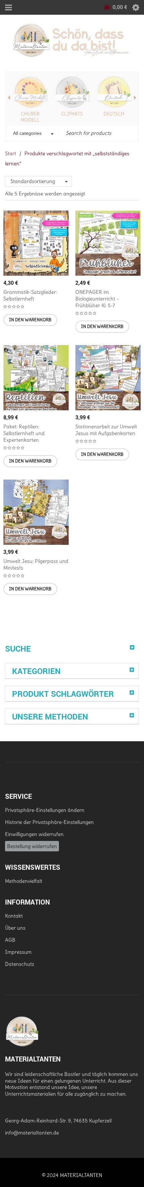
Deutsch (113, 114)
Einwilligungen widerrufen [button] (34, 834)
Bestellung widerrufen (32, 846)
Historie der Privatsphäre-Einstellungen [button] (49, 822)
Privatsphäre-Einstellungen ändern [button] (44, 810)
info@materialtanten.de (32, 1132)
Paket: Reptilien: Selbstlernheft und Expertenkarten (24, 433)
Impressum (18, 952)
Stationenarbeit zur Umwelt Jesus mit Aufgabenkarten (106, 429)
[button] (30, 320)
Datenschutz (19, 964)
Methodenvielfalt (23, 881)
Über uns (15, 928)
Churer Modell (30, 117)
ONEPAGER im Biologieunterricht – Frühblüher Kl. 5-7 (97, 299)
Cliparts (72, 114)
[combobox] (32, 134)
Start (10, 153)
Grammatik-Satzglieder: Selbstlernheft (30, 295)
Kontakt (14, 916)
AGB (10, 940)
